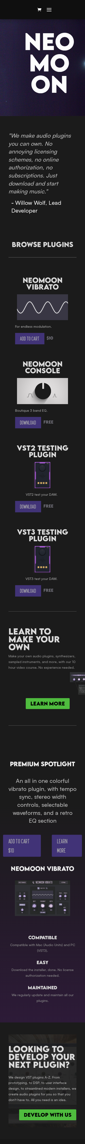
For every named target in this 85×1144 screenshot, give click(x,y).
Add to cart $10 (19, 845)
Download (28, 422)
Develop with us (48, 1114)
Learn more (47, 703)
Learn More (62, 845)
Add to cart (29, 338)
